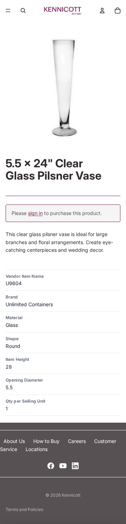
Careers (77, 441)
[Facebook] (51, 466)
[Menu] (8, 10)
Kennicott (71, 495)
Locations (37, 449)
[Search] (23, 10)
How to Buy (47, 441)
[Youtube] (63, 466)
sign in (35, 213)
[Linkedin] (75, 466)
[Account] (102, 10)
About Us (15, 441)
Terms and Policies (24, 509)
